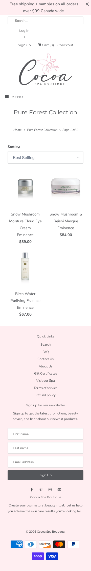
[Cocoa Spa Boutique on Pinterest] (41, 489)
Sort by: (14, 146)
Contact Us (45, 359)
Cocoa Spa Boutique (50, 532)
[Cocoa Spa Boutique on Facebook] (32, 489)
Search (45, 344)
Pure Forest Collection (45, 112)
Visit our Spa (45, 380)
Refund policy (45, 395)
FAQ (45, 352)
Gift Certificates (45, 373)
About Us (45, 366)
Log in (24, 30)
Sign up (24, 45)
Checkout (65, 45)
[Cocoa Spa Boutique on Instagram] (50, 489)
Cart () (47, 45)
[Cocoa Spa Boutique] (45, 69)
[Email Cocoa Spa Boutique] (59, 489)
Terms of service (45, 388)
